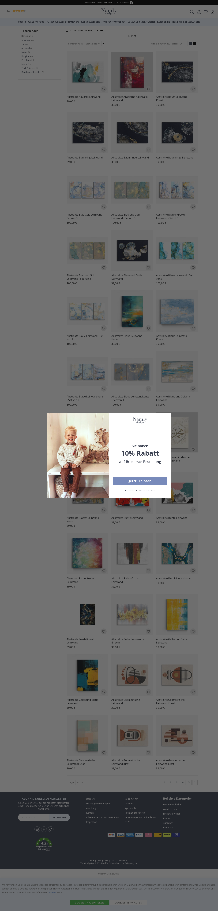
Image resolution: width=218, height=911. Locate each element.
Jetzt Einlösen (140, 481)
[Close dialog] (163, 417)
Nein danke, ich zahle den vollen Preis (140, 491)
